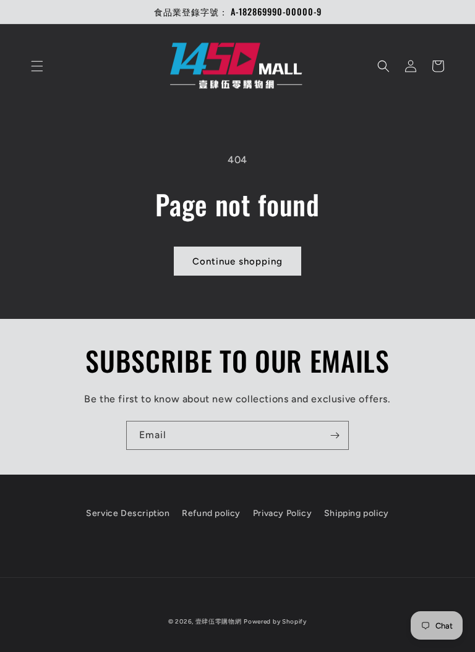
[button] (37, 66)
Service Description (127, 513)
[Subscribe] (334, 435)
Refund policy (211, 513)
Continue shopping (237, 261)
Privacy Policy (282, 513)
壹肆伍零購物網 (218, 621)
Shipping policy (356, 513)
